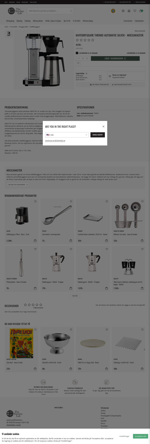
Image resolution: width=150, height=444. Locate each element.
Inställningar (124, 436)
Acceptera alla (140, 436)
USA (52, 135)
